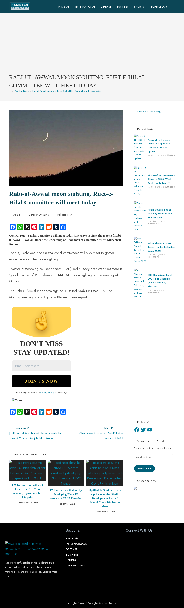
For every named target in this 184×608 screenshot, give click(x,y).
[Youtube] (150, 540)
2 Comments (153, 292)
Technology (75, 565)
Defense (72, 549)
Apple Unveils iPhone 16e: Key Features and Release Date (160, 213)
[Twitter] (143, 430)
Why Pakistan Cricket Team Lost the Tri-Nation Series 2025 (161, 247)
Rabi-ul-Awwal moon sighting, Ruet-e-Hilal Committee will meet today (66, 91)
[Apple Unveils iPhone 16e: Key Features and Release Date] (140, 216)
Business (72, 555)
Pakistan (72, 538)
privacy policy (47, 392)
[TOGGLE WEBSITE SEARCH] (174, 6)
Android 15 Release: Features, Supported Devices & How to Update (159, 145)
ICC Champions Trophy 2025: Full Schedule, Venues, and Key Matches (161, 280)
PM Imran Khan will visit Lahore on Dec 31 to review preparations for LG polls (27, 491)
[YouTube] (150, 430)
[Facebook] (137, 430)
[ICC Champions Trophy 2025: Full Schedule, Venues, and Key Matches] (140, 283)
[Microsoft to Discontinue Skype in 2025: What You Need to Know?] (140, 181)
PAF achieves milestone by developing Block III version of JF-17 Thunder (66, 494)
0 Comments (169, 155)
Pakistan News (66, 215)
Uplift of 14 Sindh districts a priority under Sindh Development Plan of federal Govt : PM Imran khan (105, 498)
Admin (17, 215)
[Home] (10, 91)
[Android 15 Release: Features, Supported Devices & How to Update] (140, 147)
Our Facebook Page (149, 111)
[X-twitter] (140, 540)
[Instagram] (161, 540)
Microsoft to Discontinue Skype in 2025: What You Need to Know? (161, 179)
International (76, 544)
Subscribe (144, 468)
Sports (71, 560)
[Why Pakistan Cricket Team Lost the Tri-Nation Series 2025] (140, 250)
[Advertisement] (92, 46)
